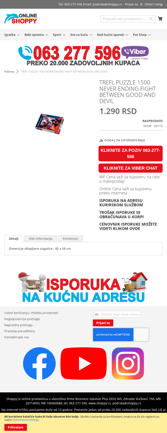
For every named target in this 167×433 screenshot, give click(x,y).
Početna (9, 71)
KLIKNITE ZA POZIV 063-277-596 (130, 153)
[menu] (83, 34)
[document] (83, 423)
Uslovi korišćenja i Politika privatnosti (31, 313)
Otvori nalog (154, 4)
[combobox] (128, 18)
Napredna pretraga (18, 325)
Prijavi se (131, 4)
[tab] (13, 238)
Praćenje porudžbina (19, 331)
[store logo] (20, 18)
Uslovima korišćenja (25, 420)
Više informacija (40, 238)
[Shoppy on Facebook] (39, 379)
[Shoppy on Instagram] (128, 379)
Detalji (13, 238)
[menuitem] (11, 34)
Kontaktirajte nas (16, 337)
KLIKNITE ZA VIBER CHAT (130, 168)
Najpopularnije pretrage (22, 319)
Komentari (70, 238)
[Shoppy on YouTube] (83, 379)
